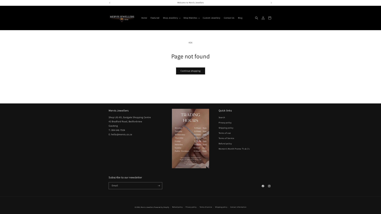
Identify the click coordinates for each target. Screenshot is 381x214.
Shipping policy (226, 127)
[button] (171, 18)
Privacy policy (225, 122)
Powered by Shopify (161, 207)
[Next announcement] (271, 3)
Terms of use (225, 133)
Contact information (238, 207)
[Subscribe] (159, 185)
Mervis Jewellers (147, 207)
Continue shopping (191, 70)
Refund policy (225, 143)
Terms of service (206, 207)
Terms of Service (226, 138)
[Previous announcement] (109, 3)
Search (222, 117)
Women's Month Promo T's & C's (234, 148)
